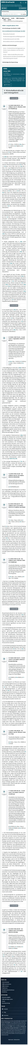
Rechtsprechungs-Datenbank (11, 1028)
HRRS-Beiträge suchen (7, 999)
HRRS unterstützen (6, 984)
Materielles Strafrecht (9, 34)
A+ (25, 2)
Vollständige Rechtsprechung (10, 62)
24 (10, 487)
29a (10, 576)
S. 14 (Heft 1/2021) (14, 98)
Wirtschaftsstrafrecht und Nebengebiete (13, 41)
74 (22, 947)
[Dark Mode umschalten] (21, 3)
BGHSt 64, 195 (13, 458)
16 (9, 363)
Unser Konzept (5, 982)
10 (7, 217)
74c (14, 965)
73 (10, 144)
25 (9, 743)
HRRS (11, 1026)
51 (16, 826)
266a (10, 361)
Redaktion (4, 992)
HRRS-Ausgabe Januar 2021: (10, 25)
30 (23, 576)
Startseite (6, 18)
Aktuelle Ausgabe (6, 997)
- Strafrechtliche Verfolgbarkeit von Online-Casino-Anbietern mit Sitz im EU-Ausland (14, 50)
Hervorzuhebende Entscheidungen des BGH (13, 31)
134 (21, 971)
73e (23, 363)
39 (22, 146)
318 (9, 830)
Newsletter (23, 1026)
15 (21, 361)
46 (10, 826)
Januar (9, 19)
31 (10, 520)
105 (20, 521)
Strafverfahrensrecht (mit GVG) (11, 39)
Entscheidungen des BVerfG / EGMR (11, 28)
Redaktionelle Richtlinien (8, 990)
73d (8, 206)
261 (20, 828)
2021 (4, 19)
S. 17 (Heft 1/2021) (14, 905)
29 (10, 677)
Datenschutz (17, 1039)
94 (13, 281)
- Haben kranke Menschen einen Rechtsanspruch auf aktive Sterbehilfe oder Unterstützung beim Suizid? (14, 56)
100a (20, 144)
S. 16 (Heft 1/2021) (14, 609)
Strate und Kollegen (5, 1022)
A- (23, 2)
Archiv (12, 18)
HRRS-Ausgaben (20, 18)
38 (15, 146)
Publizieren (5, 988)
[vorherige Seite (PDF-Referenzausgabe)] (9, 98)
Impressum (10, 1039)
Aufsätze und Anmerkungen (9, 45)
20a (21, 166)
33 (13, 948)
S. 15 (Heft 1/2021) (14, 305)
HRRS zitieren (5, 986)
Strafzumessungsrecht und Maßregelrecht (14, 36)
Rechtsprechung (6, 1003)
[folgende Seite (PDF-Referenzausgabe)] (19, 98)
